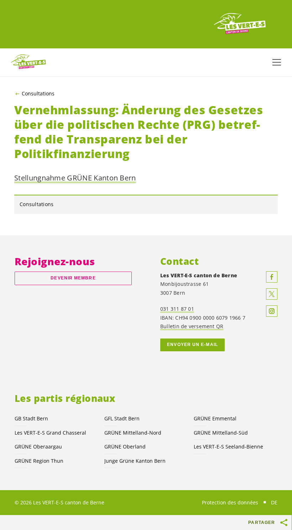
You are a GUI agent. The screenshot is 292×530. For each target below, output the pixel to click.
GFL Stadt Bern (122, 418)
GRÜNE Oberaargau (38, 446)
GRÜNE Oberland (125, 446)
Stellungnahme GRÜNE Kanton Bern (75, 178)
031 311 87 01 (177, 308)
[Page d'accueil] (240, 24)
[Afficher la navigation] (276, 62)
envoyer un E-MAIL (192, 344)
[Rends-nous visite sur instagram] (271, 311)
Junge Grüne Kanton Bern (135, 460)
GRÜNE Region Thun (39, 460)
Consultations (38, 93)
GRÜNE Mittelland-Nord (132, 432)
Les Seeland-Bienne (228, 446)
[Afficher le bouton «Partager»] (284, 522)
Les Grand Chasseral (50, 432)
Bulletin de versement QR (191, 326)
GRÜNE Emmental (215, 418)
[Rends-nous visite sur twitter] (271, 294)
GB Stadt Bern (31, 418)
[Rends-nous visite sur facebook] (271, 277)
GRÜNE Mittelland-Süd (221, 432)
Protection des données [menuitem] (230, 502)
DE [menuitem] (274, 502)
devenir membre (73, 278)
